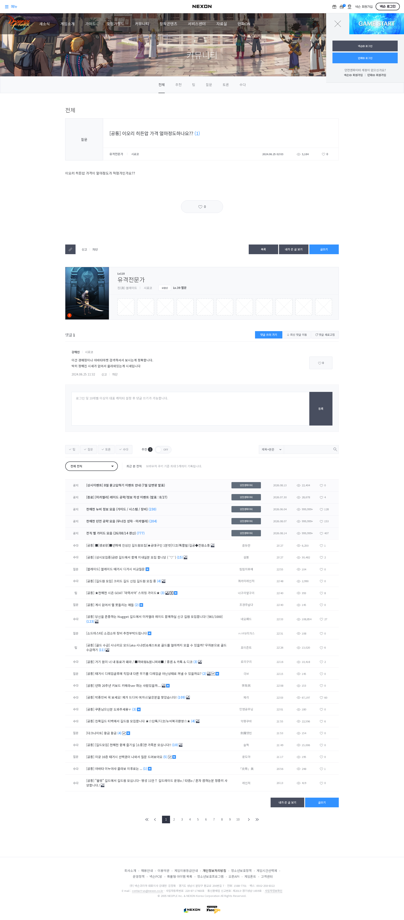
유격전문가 (116, 154)
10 (238, 819)
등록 (320, 409)
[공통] (90, 545)
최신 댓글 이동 (298, 335)
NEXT (249, 819)
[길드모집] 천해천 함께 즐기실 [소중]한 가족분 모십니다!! (133, 745)
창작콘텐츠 (168, 23)
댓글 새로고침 (326, 335)
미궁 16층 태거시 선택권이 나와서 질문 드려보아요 (129, 757)
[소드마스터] (94, 633)
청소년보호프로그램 (210, 876)
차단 (95, 249)
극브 (246, 673)
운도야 (246, 757)
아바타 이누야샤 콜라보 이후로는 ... (119, 768)
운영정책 (139, 876)
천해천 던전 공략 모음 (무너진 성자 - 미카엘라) (117, 521)
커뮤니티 (142, 23)
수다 (242, 84)
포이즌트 (246, 647)
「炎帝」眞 (246, 769)
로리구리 (246, 662)
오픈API (234, 876)
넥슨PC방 (155, 876)
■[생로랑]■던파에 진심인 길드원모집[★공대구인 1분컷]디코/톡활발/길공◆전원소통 (153, 545)
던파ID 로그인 (365, 58)
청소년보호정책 (241, 870)
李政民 (246, 685)
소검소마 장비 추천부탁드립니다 (126, 633)
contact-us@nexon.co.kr (147, 891)
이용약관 (163, 870)
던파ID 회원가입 (376, 75)
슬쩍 (246, 745)
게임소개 (67, 23)
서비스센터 (197, 23)
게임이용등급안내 (186, 870)
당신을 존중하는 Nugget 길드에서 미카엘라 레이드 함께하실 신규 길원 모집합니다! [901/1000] (159, 616)
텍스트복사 (70, 249)
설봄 (246, 557)
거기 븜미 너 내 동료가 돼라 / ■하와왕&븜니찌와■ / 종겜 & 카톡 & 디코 (144, 662)
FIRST (147, 819)
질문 (209, 84)
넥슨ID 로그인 (365, 46)
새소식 (44, 23)
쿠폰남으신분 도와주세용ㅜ (113, 709)
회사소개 (130, 870)
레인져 (246, 783)
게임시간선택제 (266, 870)
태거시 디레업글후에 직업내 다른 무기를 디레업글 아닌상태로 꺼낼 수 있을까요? (148, 673)
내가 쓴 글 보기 (294, 249)
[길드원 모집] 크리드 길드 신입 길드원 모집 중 (126, 581)
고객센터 (267, 876)
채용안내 (147, 870)
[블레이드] (93, 569)
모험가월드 (115, 23)
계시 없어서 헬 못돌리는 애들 (115, 605)
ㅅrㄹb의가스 (246, 633)
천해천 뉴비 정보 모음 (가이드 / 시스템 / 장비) (117, 509)
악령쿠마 (246, 721)
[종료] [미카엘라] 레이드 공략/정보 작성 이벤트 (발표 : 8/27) (126, 497)
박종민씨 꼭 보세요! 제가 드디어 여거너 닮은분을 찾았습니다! (136, 697)
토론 (226, 84)
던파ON (244, 23)
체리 (246, 697)
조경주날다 (246, 605)
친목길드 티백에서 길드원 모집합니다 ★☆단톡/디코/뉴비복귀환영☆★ (143, 721)
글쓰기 (324, 249)
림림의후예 (246, 569)
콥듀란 (246, 545)
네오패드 (246, 619)
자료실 (221, 23)
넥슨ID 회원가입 (353, 75)
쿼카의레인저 (246, 581)
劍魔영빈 (246, 733)
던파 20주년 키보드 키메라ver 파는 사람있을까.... (128, 685)
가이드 (90, 23)
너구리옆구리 (246, 593)
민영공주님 (246, 709)
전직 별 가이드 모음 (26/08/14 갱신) (111, 533)
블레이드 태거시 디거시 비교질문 (123, 569)
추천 (178, 84)
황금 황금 (110, 733)
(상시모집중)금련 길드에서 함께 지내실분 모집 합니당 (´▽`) (136, 557)
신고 (84, 249)
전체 (161, 84)
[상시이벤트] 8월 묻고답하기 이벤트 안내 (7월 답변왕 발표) (125, 485)
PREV (155, 819)
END (257, 819)
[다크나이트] (94, 733)
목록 (263, 249)
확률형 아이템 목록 (179, 876)
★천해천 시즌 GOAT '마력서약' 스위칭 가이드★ (128, 593)
